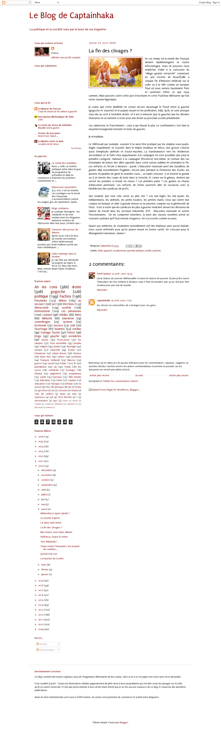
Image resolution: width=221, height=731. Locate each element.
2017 (41, 590)
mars (44, 564)
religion (44, 346)
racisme (67, 321)
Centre (65, 401)
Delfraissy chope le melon (54, 536)
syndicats (156, 250)
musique (55, 383)
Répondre (102, 290)
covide (47, 404)
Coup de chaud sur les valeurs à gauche (57, 111)
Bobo (100, 250)
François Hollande (50, 360)
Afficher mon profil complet (65, 57)
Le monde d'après (50, 518)
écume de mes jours (49, 133)
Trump (67, 367)
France (71, 332)
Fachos (65, 296)
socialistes (75, 336)
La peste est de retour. (48, 144)
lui (53, 304)
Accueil (139, 375)
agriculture (42, 390)
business (60, 329)
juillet (44, 494)
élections (68, 304)
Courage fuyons (50, 332)
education (40, 383)
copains (72, 380)
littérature (59, 404)
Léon (40, 119)
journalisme (40, 367)
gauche (54, 336)
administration (41, 400)
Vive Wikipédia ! (49, 541)
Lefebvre (49, 394)
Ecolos (71, 350)
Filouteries (41, 300)
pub (51, 397)
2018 (41, 585)
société (148, 250)
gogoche (108, 250)
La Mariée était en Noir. (51, 141)
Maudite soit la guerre (48, 128)
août (44, 489)
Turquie (38, 404)
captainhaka (103, 300)
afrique (69, 383)
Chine (59, 380)
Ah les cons (46, 287)
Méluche (47, 318)
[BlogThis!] (130, 246)
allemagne (59, 387)
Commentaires (47, 650)
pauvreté (131, 250)
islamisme (68, 318)
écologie (70, 370)
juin (43, 499)
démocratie (42, 307)
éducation (45, 380)
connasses (62, 390)
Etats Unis (45, 356)
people (77, 343)
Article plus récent (99, 375)
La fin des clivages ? (51, 527)
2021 (41, 461)
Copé (37, 394)
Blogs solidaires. (60, 208)
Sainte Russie (59, 353)
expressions (40, 397)
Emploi (78, 387)
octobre (45, 480)
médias (63, 314)
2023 (41, 451)
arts (52, 390)
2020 (41, 466)
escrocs (58, 325)
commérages (42, 321)
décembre (47, 470)
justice (57, 346)
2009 (41, 629)
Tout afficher (76, 148)
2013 (41, 609)
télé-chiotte (75, 377)
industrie (70, 404)
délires (62, 300)
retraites (74, 390)
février (45, 569)
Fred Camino (104, 273)
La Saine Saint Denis (51, 522)
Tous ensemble (58, 343)
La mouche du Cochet (52, 558)
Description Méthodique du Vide (56, 117)
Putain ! (64, 363)
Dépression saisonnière (64, 187)
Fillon (48, 387)
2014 (41, 605)
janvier (45, 574)
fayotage (71, 346)
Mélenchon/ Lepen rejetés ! (55, 513)
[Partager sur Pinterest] (140, 246)
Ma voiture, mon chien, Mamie (56, 532)
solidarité (54, 370)
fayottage (41, 329)
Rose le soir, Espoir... (48, 136)
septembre (47, 485)
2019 (41, 580)
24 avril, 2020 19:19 (122, 273)
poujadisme (75, 373)
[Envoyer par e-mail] (127, 246)
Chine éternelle (65, 397)
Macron (71, 360)
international (42, 311)
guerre (38, 363)
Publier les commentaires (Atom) (120, 381)
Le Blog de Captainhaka (71, 15)
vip (55, 367)
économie (40, 325)
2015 (41, 600)
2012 (41, 614)
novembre (47, 475)
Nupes (62, 394)
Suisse (75, 401)
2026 (41, 436)
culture (61, 356)
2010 (41, 624)
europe (38, 350)
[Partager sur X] (134, 246)
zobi (72, 325)
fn (75, 363)
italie (74, 394)
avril (43, 509)
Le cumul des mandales (64, 163)
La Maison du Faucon (49, 108)
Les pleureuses (119, 250)
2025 (41, 441)
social (51, 363)
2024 (41, 446)
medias (77, 329)
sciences (48, 407)
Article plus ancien (178, 375)
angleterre (55, 373)
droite (76, 287)
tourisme (57, 377)
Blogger (124, 722)
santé (43, 377)
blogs (38, 336)
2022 (41, 456)
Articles (43, 644)
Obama (38, 373)
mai (43, 504)
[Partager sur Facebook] (137, 246)
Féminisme (40, 353)
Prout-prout (63, 339)
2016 (41, 595)
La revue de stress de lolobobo (54, 125)
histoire (77, 353)
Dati (69, 387)
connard (47, 314)
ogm (55, 400)
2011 (41, 619)
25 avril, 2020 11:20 (121, 300)
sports (44, 339)
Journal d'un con (49, 554)
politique (140, 250)
